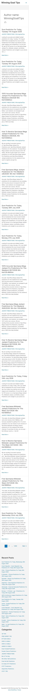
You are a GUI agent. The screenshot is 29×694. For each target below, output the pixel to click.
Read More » (5, 55)
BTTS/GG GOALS (6, 638)
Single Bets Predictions (8, 668)
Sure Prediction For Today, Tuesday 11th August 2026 (12, 31)
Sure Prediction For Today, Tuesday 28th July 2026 (12, 207)
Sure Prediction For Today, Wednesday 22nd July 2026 (12, 514)
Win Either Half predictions (9, 658)
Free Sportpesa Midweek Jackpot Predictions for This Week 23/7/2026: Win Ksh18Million (12, 409)
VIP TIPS (4, 633)
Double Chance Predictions (9, 651)
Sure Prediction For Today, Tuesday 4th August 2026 (12, 63)
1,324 (15, 546)
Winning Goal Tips (10, 2)
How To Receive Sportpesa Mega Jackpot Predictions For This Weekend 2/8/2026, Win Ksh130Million (14, 135)
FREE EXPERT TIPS (7, 636)
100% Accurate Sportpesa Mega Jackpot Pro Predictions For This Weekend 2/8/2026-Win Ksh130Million (14, 97)
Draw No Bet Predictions (8, 661)
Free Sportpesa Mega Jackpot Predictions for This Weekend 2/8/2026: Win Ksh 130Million (13, 172)
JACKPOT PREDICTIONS (8, 34)
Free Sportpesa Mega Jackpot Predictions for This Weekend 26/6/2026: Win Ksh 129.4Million (14, 306)
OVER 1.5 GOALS (6, 641)
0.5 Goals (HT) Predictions (9, 663)
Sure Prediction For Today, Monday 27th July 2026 (12, 237)
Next (24, 546)
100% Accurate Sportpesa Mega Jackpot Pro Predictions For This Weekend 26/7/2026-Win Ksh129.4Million (14, 269)
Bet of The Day (6, 656)
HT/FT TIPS (5, 671)
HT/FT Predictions (6, 666)
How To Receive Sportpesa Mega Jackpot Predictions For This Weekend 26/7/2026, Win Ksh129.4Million (14, 343)
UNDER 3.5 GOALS (6, 646)
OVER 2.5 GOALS (6, 643)
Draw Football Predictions (8, 648)
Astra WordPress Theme (14, 690)
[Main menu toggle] (26, 2)
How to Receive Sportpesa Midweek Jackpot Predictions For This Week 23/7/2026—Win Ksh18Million (14, 444)
